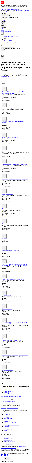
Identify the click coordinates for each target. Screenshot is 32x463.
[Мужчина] (4, 105)
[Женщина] (4, 89)
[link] (3, 25)
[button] (2, 28)
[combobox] (7, 47)
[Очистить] (3, 50)
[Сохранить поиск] (2, 56)
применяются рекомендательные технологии (13, 447)
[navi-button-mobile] (2, 33)
